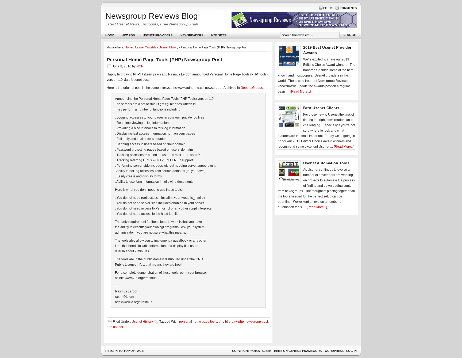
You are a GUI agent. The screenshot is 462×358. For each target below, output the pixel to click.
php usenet (115, 327)
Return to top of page (124, 350)
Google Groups (252, 88)
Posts (328, 8)
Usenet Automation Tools (326, 163)
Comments (348, 8)
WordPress (334, 350)
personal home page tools (198, 321)
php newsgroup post (253, 321)
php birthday (228, 321)
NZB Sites (216, 36)
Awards (128, 35)
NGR (140, 66)
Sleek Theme (272, 350)
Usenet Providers (155, 36)
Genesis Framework (305, 350)
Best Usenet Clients (321, 108)
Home (109, 35)
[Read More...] (300, 91)
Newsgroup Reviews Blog (151, 16)
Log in (351, 350)
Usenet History (142, 321)
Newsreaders (189, 36)
